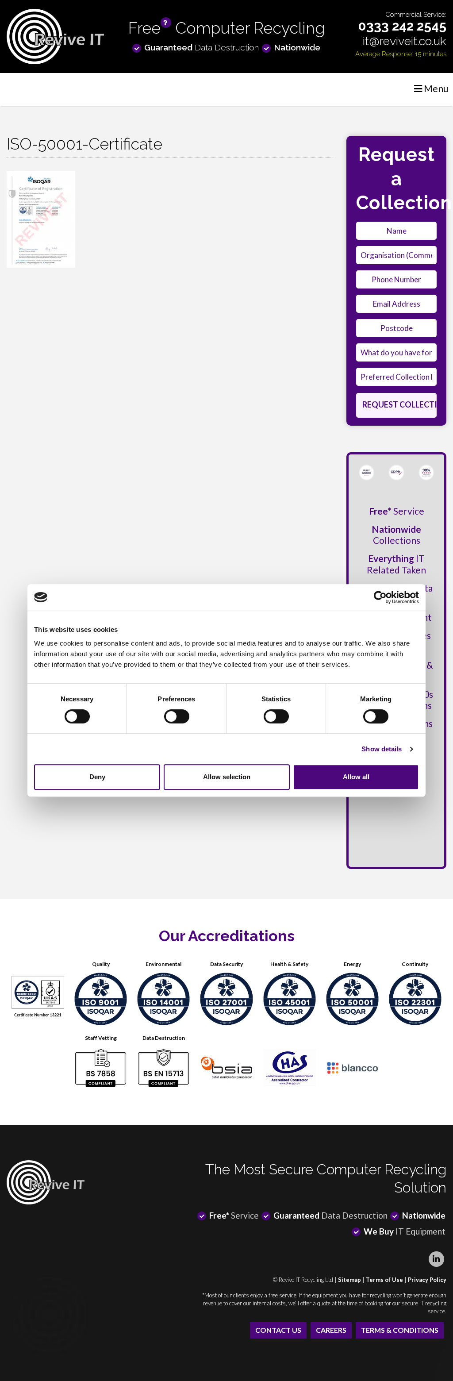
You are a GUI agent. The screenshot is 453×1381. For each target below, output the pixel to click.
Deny (97, 777)
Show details (381, 749)
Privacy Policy (427, 1279)
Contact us (278, 1330)
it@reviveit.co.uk (404, 41)
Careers (331, 1330)
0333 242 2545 (402, 26)
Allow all (356, 777)
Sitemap (349, 1279)
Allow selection (226, 777)
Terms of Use (384, 1279)
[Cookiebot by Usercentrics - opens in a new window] (380, 597)
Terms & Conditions (399, 1330)
